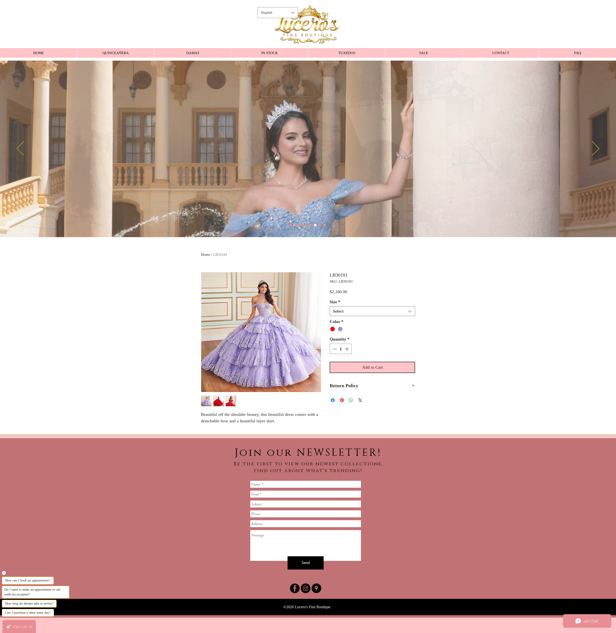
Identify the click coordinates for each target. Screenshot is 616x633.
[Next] (595, 149)
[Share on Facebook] (333, 400)
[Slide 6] (315, 225)
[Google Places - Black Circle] (316, 588)
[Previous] (20, 149)
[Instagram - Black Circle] (305, 588)
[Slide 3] (301, 225)
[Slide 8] (325, 225)
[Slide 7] (320, 225)
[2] (296, 225)
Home (205, 255)
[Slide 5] (310, 225)
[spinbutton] (341, 349)
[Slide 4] (305, 225)
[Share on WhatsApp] (351, 400)
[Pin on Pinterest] (342, 400)
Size (335, 301)
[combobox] (372, 311)
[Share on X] (360, 400)
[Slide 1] (291, 225)
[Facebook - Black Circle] (295, 588)
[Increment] (347, 349)
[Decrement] (334, 349)
